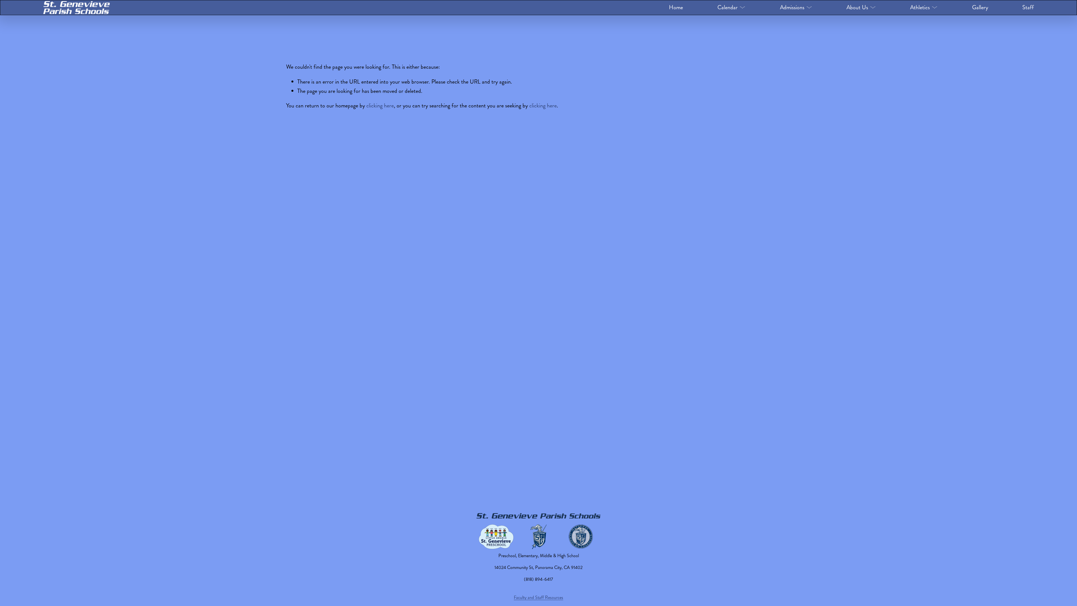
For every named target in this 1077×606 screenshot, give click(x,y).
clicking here (380, 106)
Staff (1028, 7)
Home (676, 7)
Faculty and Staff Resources (538, 597)
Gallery (980, 7)
